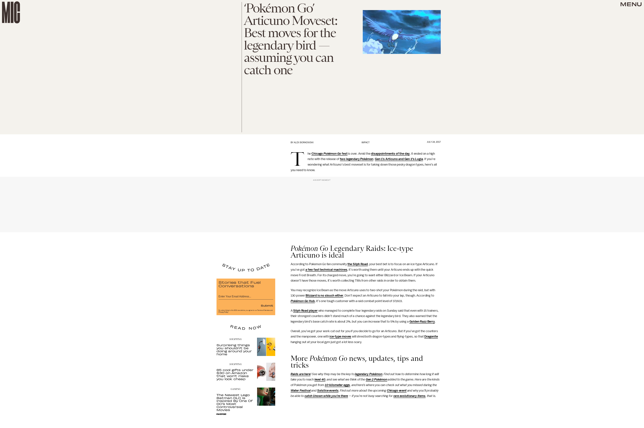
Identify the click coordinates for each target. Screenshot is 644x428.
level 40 (319, 379)
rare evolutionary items (409, 396)
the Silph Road (357, 264)
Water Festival (301, 390)
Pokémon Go (332, 153)
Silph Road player (305, 310)
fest (344, 153)
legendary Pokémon (368, 374)
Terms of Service (263, 310)
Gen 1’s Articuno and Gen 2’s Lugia (399, 159)
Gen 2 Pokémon (376, 379)
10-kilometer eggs (337, 385)
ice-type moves (340, 336)
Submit (267, 305)
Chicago (317, 153)
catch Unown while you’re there (326, 396)
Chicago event (397, 390)
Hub (311, 301)
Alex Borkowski (303, 142)
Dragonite (431, 336)
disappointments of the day (390, 153)
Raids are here (300, 374)
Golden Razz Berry (422, 321)
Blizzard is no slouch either (324, 295)
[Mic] (11, 12)
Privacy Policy (223, 312)
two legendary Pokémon (356, 159)
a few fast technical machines (326, 269)
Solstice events (328, 390)
